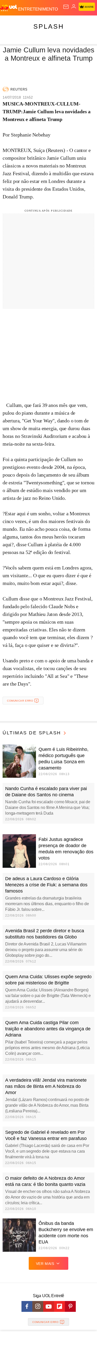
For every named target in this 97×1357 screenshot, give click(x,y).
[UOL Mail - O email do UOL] (66, 7)
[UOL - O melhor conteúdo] (9, 8)
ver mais (45, 1264)
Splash (48, 26)
